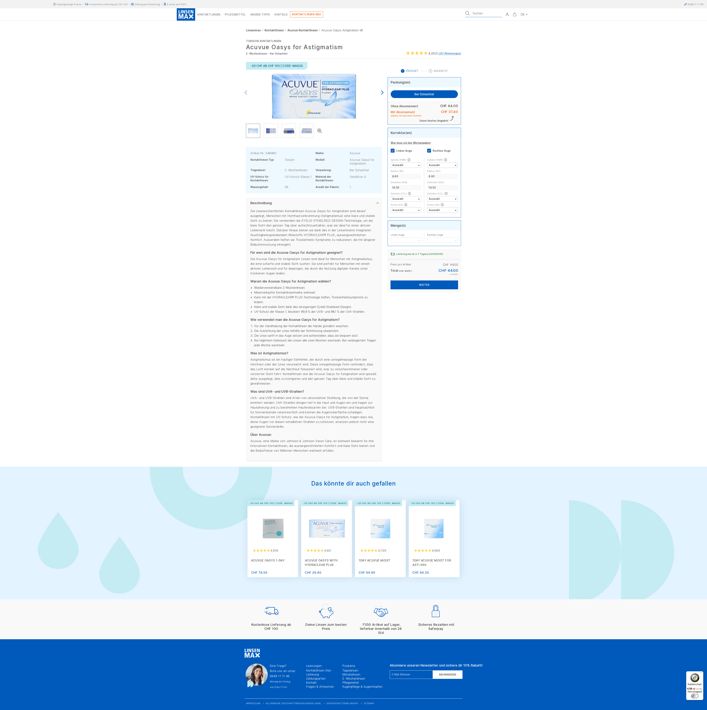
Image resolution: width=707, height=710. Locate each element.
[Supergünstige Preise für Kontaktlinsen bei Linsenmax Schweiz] (54, 4)
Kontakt (311, 682)
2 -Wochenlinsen (353, 678)
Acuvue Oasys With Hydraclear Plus (321, 563)
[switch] (695, 696)
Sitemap (369, 703)
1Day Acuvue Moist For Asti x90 (431, 563)
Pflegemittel (350, 682)
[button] (507, 14)
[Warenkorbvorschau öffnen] (514, 14)
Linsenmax (253, 30)
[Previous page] (247, 93)
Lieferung (312, 674)
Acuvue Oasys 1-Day (268, 560)
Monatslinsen (351, 674)
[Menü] (701, 673)
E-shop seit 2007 (177, 4)
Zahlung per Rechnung (147, 4)
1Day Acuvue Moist (375, 560)
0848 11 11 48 (280, 676)
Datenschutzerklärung (342, 703)
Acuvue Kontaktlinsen (302, 30)
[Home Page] (186, 14)
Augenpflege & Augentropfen (362, 686)
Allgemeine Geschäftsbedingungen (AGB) (293, 703)
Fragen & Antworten (320, 686)
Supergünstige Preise (69, 4)
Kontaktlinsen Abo (318, 670)
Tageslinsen (350, 670)
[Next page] (381, 93)
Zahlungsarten (316, 678)
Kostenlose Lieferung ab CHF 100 (108, 4)
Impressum (253, 703)
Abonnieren (447, 674)
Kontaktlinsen (274, 30)
